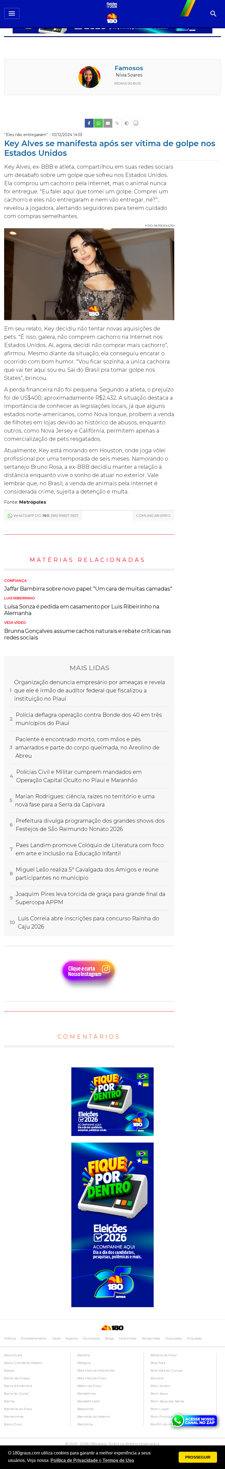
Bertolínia (11, 1424)
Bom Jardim (87, 1386)
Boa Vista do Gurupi (93, 1370)
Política (10, 1338)
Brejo (154, 1386)
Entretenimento (34, 1338)
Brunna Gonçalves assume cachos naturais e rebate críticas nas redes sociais (87, 631)
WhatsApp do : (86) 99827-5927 (45, 515)
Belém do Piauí (16, 1386)
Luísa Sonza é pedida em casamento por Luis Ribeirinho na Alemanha (81, 606)
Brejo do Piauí (161, 1401)
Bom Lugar (86, 1409)
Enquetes (194, 1338)
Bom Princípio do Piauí (95, 1416)
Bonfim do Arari (90, 1424)
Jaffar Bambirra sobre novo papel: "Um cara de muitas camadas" (88, 585)
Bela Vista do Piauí (18, 1378)
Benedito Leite (15, 1401)
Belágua (10, 1363)
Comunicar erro (153, 515)
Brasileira (157, 1370)
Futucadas (173, 1338)
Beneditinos (13, 1393)
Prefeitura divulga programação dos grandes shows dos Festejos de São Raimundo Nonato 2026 (90, 824)
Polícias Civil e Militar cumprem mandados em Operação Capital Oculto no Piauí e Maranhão (79, 776)
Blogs (109, 1338)
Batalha (10, 1355)
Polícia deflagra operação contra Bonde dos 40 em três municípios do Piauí (89, 719)
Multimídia (127, 1338)
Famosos (129, 68)
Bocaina (83, 1378)
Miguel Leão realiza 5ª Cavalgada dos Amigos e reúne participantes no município (87, 873)
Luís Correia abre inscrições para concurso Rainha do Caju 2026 (88, 922)
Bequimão (12, 1409)
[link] (89, 123)
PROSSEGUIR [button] (197, 1457)
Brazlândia (159, 1378)
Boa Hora (84, 1363)
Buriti (154, 1409)
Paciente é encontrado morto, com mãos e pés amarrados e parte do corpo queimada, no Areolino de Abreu (87, 747)
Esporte (72, 1338)
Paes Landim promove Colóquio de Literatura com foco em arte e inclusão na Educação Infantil (90, 849)
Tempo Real (151, 1338)
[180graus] (112, 5)
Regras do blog (127, 83)
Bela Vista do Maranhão (22, 1370)
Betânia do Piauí (90, 1355)
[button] (92, 1460)
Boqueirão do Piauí (165, 1363)
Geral (56, 1338)
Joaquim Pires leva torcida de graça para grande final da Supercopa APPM (90, 898)
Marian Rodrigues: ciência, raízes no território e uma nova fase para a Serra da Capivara (85, 800)
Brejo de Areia (161, 1393)
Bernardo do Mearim (20, 1416)
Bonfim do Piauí (163, 1355)
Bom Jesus (85, 1393)
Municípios (91, 1338)
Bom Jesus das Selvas (94, 1401)
